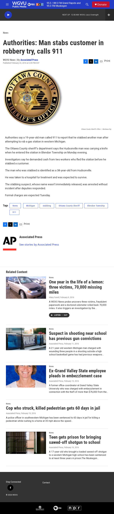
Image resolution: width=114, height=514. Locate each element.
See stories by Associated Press (39, 244)
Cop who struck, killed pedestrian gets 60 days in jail (53, 408)
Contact (46, 483)
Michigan (30, 206)
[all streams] (109, 15)
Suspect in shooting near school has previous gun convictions (78, 336)
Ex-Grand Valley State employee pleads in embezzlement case (77, 373)
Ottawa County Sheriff (69, 206)
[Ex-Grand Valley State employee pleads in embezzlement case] (26, 376)
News (5, 32)
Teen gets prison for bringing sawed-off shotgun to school (75, 439)
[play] (8, 15)
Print (107, 60)
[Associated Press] (9, 241)
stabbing (47, 206)
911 (14, 212)
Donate (102, 4)
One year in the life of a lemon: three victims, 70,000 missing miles (76, 287)
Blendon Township (96, 206)
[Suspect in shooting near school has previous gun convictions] (26, 339)
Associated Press (29, 59)
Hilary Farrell (54, 297)
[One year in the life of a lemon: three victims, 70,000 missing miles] (26, 287)
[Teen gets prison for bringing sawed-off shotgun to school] (26, 443)
